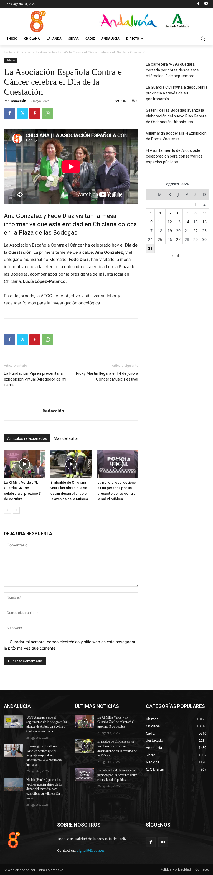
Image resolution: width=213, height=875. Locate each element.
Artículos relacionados (27, 438)
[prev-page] (7, 510)
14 (187, 221)
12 (170, 221)
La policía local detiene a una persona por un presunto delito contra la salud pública (117, 775)
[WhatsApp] (47, 113)
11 (160, 221)
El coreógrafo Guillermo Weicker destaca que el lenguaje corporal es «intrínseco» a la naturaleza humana (44, 755)
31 (150, 248)
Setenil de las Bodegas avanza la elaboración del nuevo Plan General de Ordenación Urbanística (176, 116)
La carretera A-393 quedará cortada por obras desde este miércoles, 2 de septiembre (172, 70)
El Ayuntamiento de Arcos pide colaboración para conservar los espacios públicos (174, 156)
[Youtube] (206, 4)
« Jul (175, 255)
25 (160, 239)
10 (150, 221)
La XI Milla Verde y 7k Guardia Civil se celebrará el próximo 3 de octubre (115, 722)
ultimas (11, 60)
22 (195, 230)
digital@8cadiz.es (91, 850)
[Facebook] (198, 4)
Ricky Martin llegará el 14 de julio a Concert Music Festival (107, 376)
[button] (202, 38)
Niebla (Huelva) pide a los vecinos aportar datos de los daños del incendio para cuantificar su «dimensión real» (44, 789)
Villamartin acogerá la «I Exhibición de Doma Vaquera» (176, 136)
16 (204, 221)
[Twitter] (22, 113)
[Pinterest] (34, 113)
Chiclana (24, 52)
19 (170, 230)
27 (178, 239)
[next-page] (16, 510)
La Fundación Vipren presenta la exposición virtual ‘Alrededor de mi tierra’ (35, 379)
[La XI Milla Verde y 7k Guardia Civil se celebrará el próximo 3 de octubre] (24, 464)
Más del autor (66, 438)
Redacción (18, 101)
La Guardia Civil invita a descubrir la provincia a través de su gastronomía (176, 93)
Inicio (8, 52)
